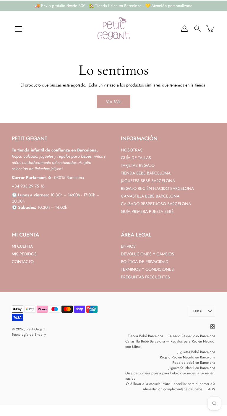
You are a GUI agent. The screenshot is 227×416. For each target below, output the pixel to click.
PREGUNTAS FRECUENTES (145, 277)
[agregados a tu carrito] (210, 28)
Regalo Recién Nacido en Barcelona (187, 357)
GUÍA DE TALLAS (136, 158)
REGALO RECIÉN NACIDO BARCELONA (157, 188)
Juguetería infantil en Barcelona (191, 368)
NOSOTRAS (131, 150)
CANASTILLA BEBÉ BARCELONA (150, 196)
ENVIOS (128, 246)
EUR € (197, 311)
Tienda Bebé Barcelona (145, 336)
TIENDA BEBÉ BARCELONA (146, 173)
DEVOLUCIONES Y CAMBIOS (147, 254)
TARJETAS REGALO (138, 165)
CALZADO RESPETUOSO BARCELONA (156, 204)
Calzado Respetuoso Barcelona (191, 336)
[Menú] (18, 29)
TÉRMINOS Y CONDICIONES (147, 269)
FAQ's (211, 389)
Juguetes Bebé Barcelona (196, 352)
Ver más (113, 101)
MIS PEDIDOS (24, 254)
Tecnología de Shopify (29, 334)
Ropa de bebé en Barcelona (193, 362)
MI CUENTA (22, 246)
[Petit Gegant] (113, 28)
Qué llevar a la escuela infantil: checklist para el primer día (170, 383)
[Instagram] (212, 326)
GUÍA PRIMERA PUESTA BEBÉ (147, 211)
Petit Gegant (36, 329)
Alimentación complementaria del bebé (172, 389)
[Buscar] (197, 28)
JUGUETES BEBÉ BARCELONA (148, 181)
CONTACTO (23, 262)
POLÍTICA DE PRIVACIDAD (144, 262)
